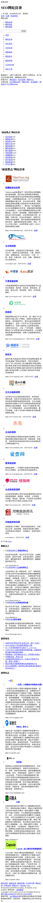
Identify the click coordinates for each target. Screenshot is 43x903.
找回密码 (14, 16)
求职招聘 (8, 153)
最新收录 (8, 52)
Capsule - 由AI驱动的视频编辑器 (29, 849)
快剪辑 (19, 762)
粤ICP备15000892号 (8, 894)
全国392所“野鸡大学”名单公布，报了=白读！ (22, 643)
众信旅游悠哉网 (12, 489)
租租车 (8, 354)
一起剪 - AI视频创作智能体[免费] (29, 684)
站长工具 (8, 69)
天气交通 (8, 164)
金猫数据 (19, 890)
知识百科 (8, 137)
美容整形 (8, 157)
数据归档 (8, 61)
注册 (7, 16)
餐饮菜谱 (8, 148)
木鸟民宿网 (10, 432)
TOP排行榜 (9, 65)
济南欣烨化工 (23, 550)
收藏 (35, 230)
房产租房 (8, 160)
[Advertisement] (21, 108)
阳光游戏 (17, 619)
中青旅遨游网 (11, 281)
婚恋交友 (8, 144)
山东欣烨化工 (23, 567)
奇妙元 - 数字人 (22, 727)
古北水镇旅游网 (12, 392)
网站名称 (8, 22)
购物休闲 (8, 139)
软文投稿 (21, 80)
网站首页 (4, 883)
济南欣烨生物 (23, 602)
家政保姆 (8, 146)
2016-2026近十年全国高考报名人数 (18, 645)
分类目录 (8, 48)
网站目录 (8, 39)
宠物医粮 (8, 155)
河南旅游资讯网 (12, 522)
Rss (28, 885)
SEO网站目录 (15, 82)
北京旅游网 (10, 246)
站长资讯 (8, 44)
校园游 (8, 312)
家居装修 (8, 162)
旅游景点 (8, 141)
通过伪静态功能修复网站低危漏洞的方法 (21, 664)
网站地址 (8, 24)
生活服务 (34, 82)
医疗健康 (8, 150)
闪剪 (18, 802)
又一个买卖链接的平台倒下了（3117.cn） (21, 648)
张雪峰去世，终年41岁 (14, 657)
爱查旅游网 (10, 463)
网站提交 (8, 56)
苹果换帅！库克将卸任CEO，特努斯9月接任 (22, 654)
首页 (7, 35)
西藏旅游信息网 (12, 187)
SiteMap (23, 885)
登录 (2, 16)
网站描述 (8, 27)
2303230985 (27, 894)
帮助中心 (30, 80)
